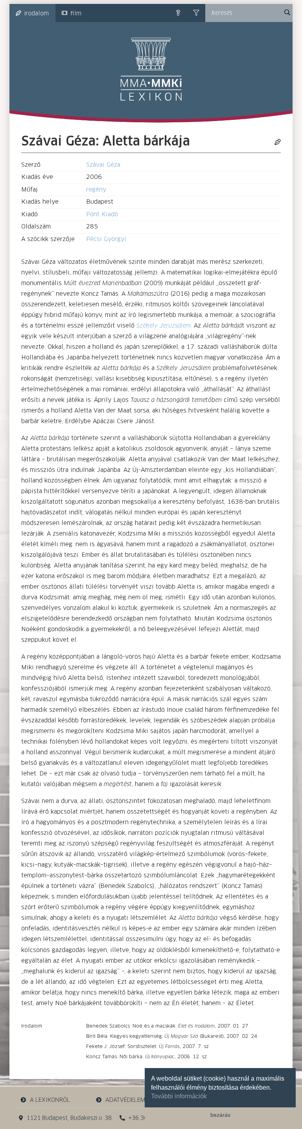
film (75, 14)
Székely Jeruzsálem (163, 326)
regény (96, 190)
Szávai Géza (103, 165)
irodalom (36, 14)
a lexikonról (50, 1100)
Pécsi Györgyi (106, 239)
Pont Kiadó (102, 214)
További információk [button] (179, 1096)
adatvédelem (125, 1100)
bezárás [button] (220, 1115)
